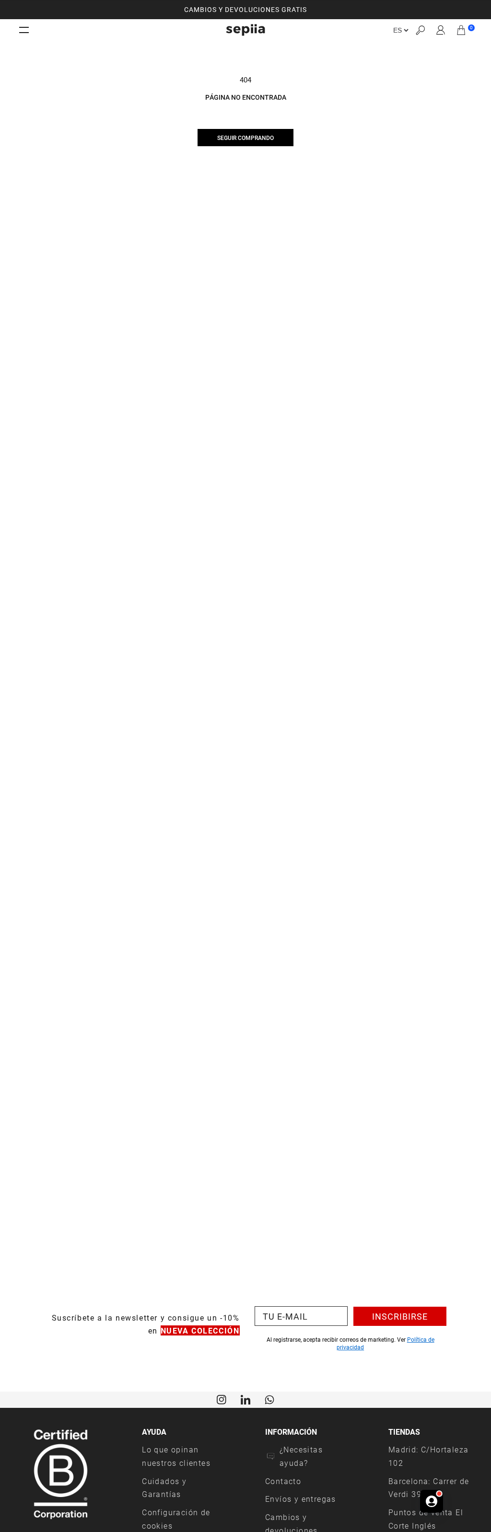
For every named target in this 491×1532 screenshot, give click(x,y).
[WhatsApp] (269, 1399)
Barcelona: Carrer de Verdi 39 (428, 1487)
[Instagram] (221, 1399)
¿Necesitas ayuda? (301, 1456)
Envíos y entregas (300, 1499)
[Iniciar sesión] (441, 30)
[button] (420, 30)
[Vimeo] (245, 1399)
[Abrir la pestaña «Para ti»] (431, 1501)
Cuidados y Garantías (164, 1487)
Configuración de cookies (176, 1519)
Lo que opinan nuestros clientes (176, 1456)
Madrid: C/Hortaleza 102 (428, 1456)
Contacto (283, 1481)
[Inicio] (245, 30)
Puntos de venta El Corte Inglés (425, 1519)
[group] (245, 9)
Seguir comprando (245, 137)
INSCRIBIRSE (400, 1316)
